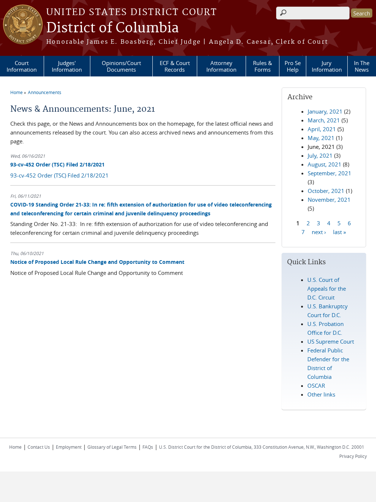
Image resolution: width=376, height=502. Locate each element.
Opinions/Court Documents (121, 66)
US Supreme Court (330, 341)
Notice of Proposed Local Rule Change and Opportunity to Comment (97, 261)
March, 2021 (324, 120)
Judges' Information (67, 66)
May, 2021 (321, 137)
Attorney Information (221, 66)
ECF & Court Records (175, 66)
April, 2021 (322, 129)
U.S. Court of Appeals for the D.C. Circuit (326, 288)
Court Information (22, 66)
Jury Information (327, 66)
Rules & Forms (262, 66)
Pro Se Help (293, 66)
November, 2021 (329, 199)
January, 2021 (325, 111)
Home (16, 92)
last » (339, 231)
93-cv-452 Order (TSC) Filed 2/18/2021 (57, 164)
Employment (69, 447)
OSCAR (316, 385)
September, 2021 (329, 173)
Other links (321, 394)
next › (319, 231)
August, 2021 (324, 164)
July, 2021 (320, 155)
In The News (361, 66)
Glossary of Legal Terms (112, 447)
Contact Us (39, 447)
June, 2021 (321, 146)
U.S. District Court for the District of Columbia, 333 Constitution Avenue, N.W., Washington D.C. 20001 (261, 447)
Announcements (44, 92)
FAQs (147, 447)
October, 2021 (326, 190)
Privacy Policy (353, 456)
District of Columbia (112, 28)
